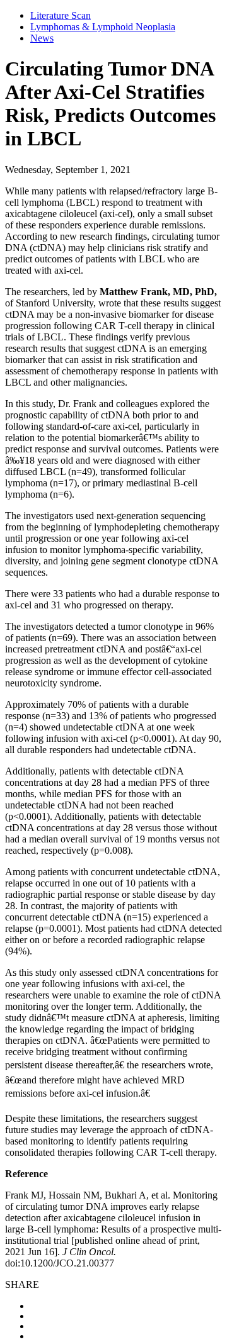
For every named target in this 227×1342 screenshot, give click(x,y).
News (42, 38)
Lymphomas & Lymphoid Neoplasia (102, 26)
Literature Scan (60, 15)
